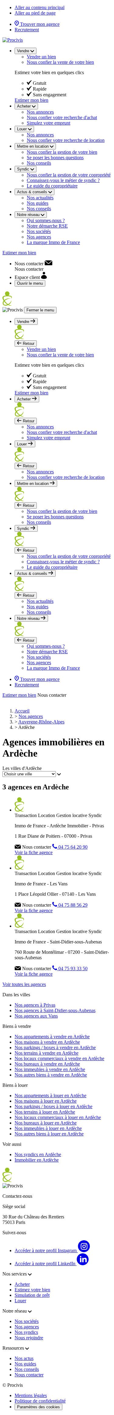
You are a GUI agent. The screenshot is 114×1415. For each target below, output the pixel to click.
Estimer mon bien (31, 100)
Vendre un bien (41, 56)
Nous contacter (29, 1374)
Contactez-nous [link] (17, 1196)
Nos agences (39, 236)
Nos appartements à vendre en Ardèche (52, 1036)
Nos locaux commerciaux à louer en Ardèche (58, 1117)
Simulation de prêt (32, 1295)
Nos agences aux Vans (36, 1015)
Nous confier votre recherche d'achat (62, 117)
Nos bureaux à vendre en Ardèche (47, 1063)
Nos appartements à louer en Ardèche (50, 1095)
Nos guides (37, 203)
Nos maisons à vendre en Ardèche (47, 1042)
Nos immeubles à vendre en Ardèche (50, 1069)
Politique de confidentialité (40, 1400)
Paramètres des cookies (38, 1407)
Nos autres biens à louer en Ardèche (49, 1133)
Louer (20, 1300)
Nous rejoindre (29, 1337)
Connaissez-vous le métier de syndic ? (63, 180)
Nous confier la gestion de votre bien (62, 152)
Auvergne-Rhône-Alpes (41, 721)
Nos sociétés (39, 231)
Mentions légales (31, 1395)
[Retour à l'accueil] (12, 40)
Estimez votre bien (32, 1289)
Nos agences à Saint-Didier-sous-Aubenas (55, 1010)
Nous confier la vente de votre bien (60, 62)
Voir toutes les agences (24, 984)
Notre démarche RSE (47, 225)
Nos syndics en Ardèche (38, 1154)
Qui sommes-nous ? (46, 220)
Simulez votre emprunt (48, 122)
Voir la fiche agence (34, 852)
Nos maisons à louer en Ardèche (46, 1101)
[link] (33, 263)
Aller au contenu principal (39, 7)
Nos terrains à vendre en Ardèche (46, 1053)
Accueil (22, 710)
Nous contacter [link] (51, 695)
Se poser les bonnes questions (55, 157)
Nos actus (24, 1358)
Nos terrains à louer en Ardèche (45, 1111)
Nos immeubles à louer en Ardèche (48, 1128)
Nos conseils (39, 163)
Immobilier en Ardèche (37, 1160)
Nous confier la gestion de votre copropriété (69, 174)
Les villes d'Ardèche (22, 768)
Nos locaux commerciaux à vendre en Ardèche (59, 1058)
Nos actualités (40, 197)
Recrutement (27, 29)
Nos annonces (40, 112)
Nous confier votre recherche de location (66, 140)
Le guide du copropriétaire (52, 185)
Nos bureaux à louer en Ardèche (46, 1122)
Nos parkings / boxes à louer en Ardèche (53, 1106)
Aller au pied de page (35, 12)
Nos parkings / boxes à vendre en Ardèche (55, 1047)
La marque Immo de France (53, 242)
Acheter (22, 1284)
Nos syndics (26, 1332)
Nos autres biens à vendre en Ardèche (51, 1074)
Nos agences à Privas (35, 1005)
